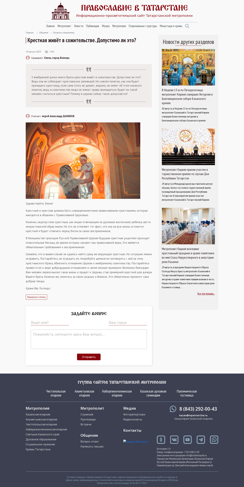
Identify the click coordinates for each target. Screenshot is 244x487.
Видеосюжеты (132, 419)
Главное (50, 26)
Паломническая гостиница (187, 393)
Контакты (132, 430)
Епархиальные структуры (143, 26)
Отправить (89, 357)
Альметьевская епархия (84, 393)
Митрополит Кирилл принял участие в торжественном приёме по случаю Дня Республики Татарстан (185, 173)
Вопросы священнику (63, 32)
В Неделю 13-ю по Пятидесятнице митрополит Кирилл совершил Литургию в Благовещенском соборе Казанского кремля (187, 96)
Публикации (92, 26)
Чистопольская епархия (56, 393)
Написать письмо (92, 446)
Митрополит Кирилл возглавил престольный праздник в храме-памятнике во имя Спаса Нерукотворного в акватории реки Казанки (188, 255)
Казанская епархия (38, 414)
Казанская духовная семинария (153, 393)
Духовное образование (41, 439)
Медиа (106, 26)
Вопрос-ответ (90, 441)
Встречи (86, 424)
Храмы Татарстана (38, 449)
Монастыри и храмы (171, 26)
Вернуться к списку (36, 297)
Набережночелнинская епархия (117, 393)
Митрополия (119, 26)
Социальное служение (40, 444)
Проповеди (88, 419)
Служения (87, 414)
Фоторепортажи (134, 414)
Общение (43, 32)
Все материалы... (206, 293)
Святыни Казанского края (42, 434)
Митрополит (64, 26)
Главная (30, 32)
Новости (78, 26)
